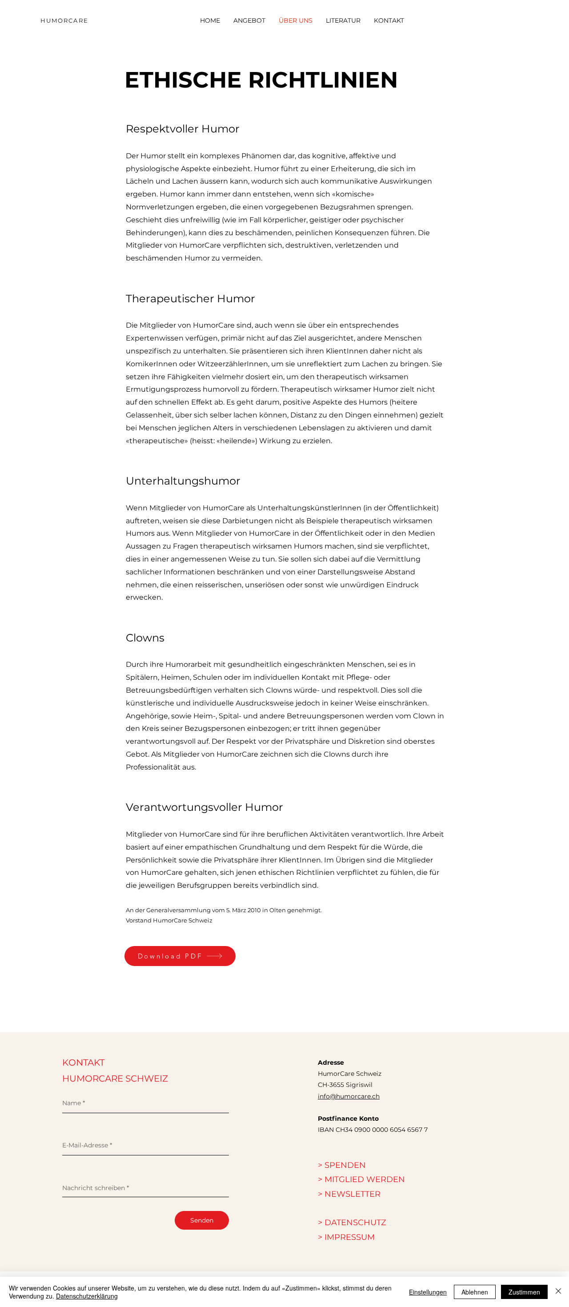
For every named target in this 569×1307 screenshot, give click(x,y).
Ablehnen (474, 1291)
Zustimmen (524, 1291)
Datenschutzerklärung (87, 1295)
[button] (349, 1194)
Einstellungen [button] (428, 1291)
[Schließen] (558, 1292)
